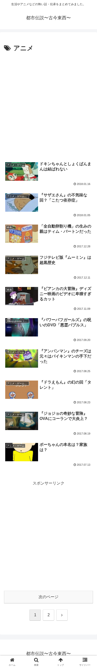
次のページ (48, 597)
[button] (87, 610)
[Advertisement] (48, 104)
